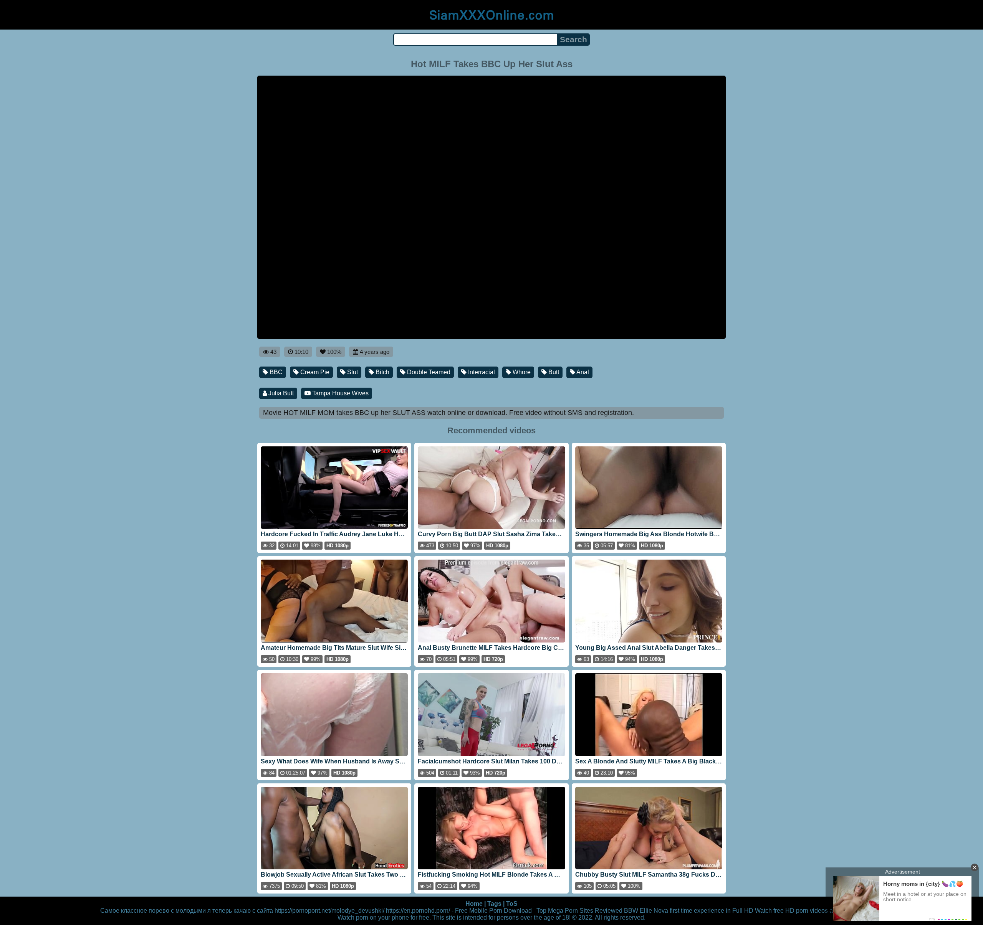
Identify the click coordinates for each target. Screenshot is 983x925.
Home (474, 903)
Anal (582, 372)
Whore (521, 372)
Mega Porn (563, 910)
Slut (352, 372)
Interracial (481, 372)
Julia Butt (280, 393)
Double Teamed (427, 372)
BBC (275, 372)
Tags (494, 903)
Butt (553, 372)
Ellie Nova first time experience (682, 910)
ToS (512, 903)
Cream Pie (314, 372)
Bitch (381, 372)
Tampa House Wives (340, 393)
